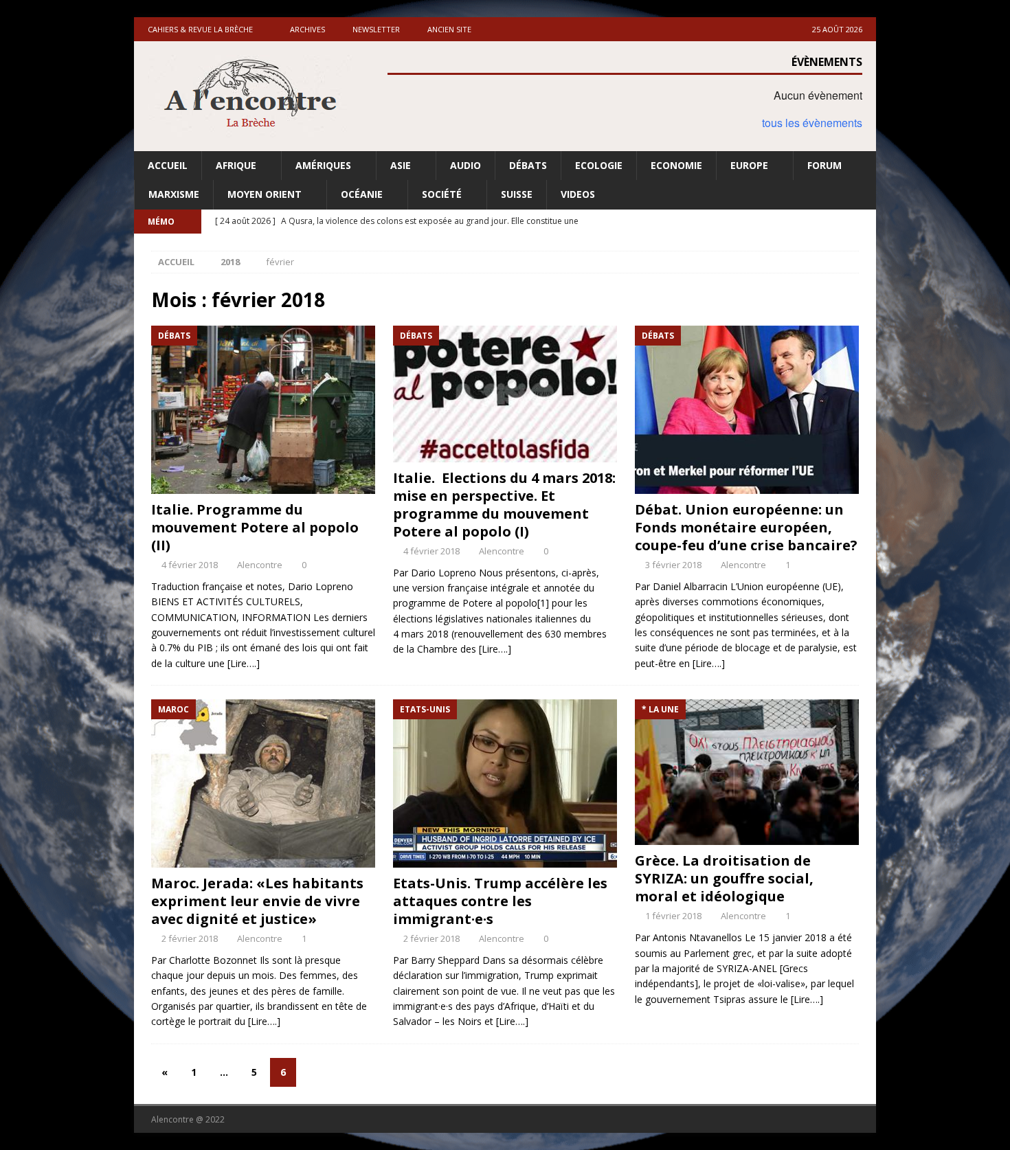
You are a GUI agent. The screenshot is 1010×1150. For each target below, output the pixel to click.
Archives (307, 29)
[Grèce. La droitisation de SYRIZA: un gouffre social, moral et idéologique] (747, 772)
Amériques (323, 165)
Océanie (362, 194)
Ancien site (449, 29)
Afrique (236, 165)
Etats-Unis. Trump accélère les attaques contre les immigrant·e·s (500, 901)
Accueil (168, 165)
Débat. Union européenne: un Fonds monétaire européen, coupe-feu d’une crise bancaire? (746, 527)
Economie (676, 165)
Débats (528, 165)
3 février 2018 (673, 565)
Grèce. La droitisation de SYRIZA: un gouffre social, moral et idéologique (724, 878)
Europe (749, 165)
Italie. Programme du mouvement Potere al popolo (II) (255, 527)
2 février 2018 (189, 938)
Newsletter (376, 29)
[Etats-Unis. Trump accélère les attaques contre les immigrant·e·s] (505, 783)
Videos (578, 194)
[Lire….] (243, 663)
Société (442, 194)
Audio (465, 165)
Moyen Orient (264, 194)
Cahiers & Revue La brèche (200, 29)
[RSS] (864, 222)
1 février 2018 (673, 916)
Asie (400, 165)
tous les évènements (812, 123)
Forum (824, 165)
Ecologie (598, 165)
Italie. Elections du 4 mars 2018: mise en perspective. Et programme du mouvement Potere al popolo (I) (504, 505)
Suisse (516, 194)
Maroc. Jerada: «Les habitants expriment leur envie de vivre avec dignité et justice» (257, 901)
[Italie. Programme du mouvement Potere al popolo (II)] (263, 410)
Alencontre (259, 565)
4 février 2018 (189, 565)
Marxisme (173, 194)
